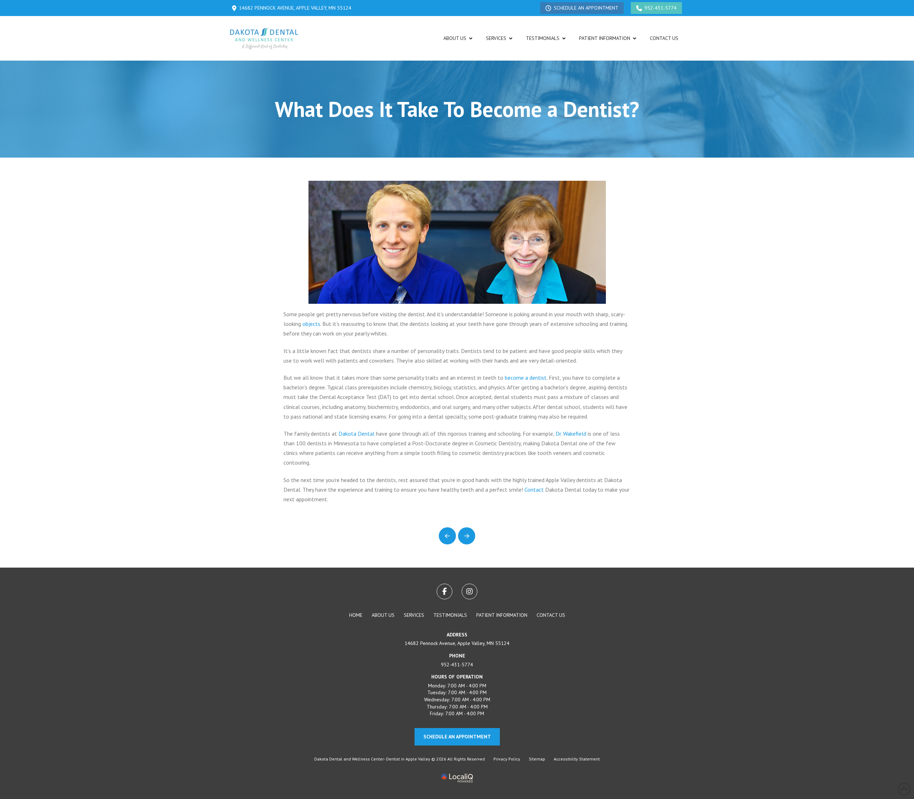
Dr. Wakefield (571, 433)
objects (311, 323)
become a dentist (526, 377)
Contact (534, 489)
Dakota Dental (356, 433)
